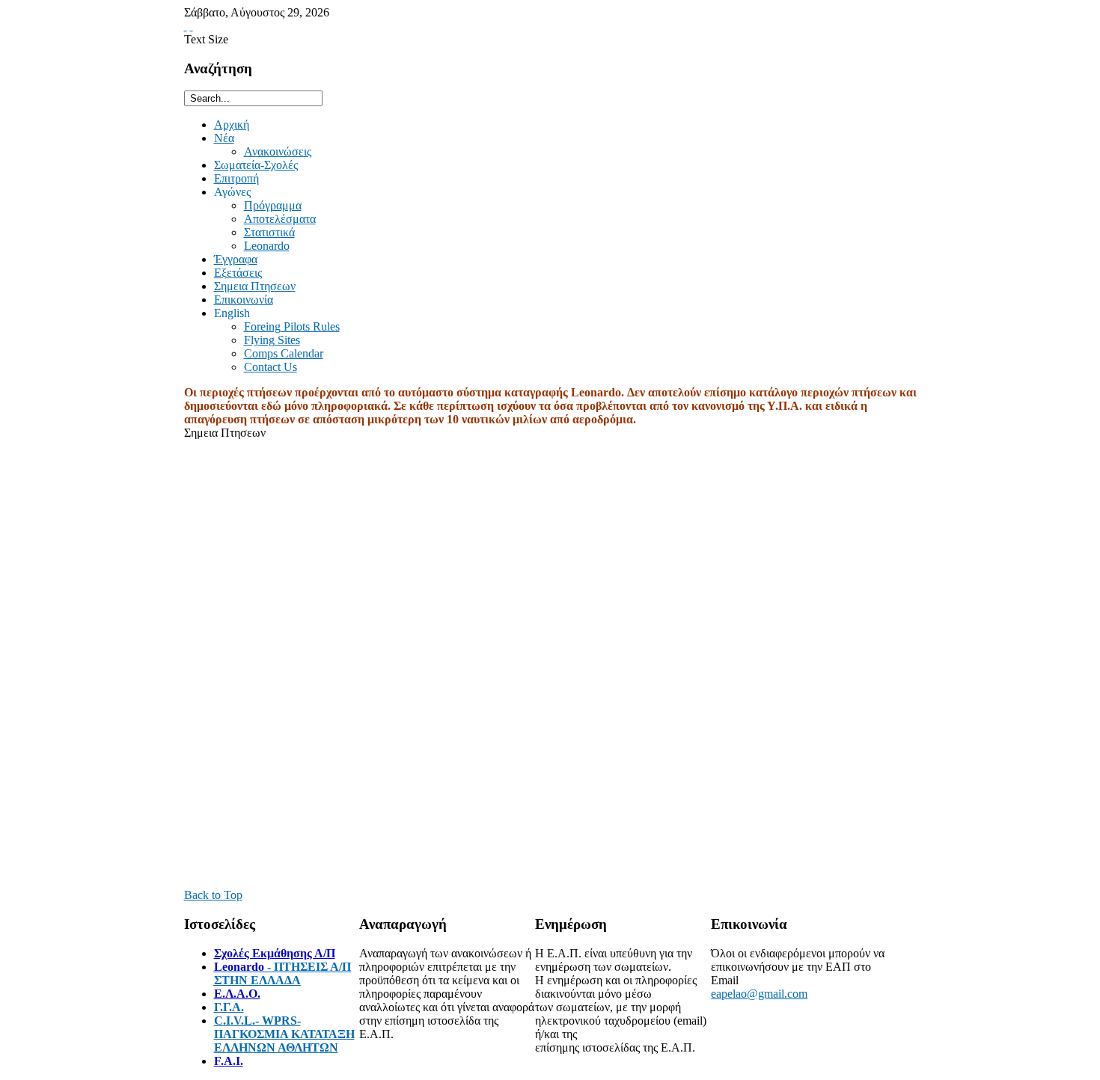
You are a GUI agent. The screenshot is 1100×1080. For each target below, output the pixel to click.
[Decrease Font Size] (191, 25)
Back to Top (213, 895)
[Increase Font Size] (185, 25)
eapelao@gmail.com (759, 993)
